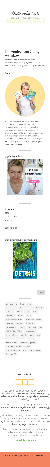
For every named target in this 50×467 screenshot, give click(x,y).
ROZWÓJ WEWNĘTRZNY (14, 331)
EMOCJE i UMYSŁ (11, 217)
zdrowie (27, 346)
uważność (31, 339)
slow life (24, 335)
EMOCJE (19, 312)
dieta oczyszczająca (26, 308)
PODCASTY (9, 220)
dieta (29, 304)
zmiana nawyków (35, 350)
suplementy (21, 339)
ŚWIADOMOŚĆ (11, 354)
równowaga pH (30, 331)
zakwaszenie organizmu (28, 343)
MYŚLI (28, 316)
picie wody (19, 323)
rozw (40, 327)
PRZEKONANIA (11, 327)
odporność (9, 323)
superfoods (10, 339)
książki (27, 312)
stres (38, 335)
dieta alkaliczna (11, 308)
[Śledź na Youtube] (31, 382)
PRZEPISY (8, 224)
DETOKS (8, 213)
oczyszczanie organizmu (14, 320)
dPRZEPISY (39, 308)
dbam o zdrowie (11, 304)
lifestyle (35, 312)
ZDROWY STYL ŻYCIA (13, 350)
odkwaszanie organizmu (33, 320)
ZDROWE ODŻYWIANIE (13, 346)
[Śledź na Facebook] (18, 382)
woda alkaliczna (11, 343)
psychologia (32, 327)
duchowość (9, 312)
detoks (22, 304)
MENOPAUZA (10, 316)
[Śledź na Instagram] (25, 382)
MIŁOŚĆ (20, 316)
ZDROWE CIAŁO (11, 228)
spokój (32, 335)
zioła (24, 350)
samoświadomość (12, 335)
